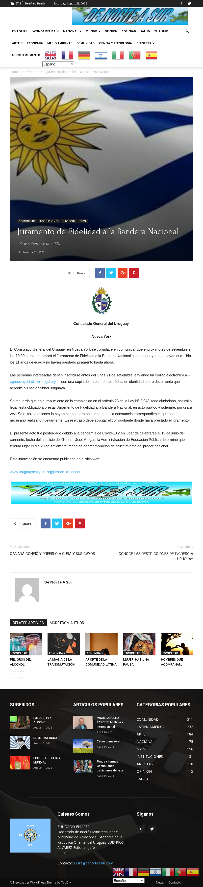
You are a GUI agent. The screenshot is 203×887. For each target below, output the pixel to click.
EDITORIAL (19, 31)
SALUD (145, 31)
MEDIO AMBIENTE (59, 43)
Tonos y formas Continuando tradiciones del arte (110, 766)
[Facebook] (181, 3)
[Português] (135, 55)
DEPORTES (143, 43)
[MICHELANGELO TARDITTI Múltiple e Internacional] (83, 722)
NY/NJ (83, 221)
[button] (187, 31)
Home (14, 72)
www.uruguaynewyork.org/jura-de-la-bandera (46, 472)
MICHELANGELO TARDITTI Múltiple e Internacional (110, 722)
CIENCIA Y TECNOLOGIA (115, 43)
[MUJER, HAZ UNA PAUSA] (139, 644)
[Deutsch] (84, 55)
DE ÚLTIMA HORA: (45, 738)
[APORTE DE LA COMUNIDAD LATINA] (101, 644)
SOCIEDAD (129, 31)
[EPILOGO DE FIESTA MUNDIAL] (20, 762)
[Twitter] (189, 3)
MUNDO (91, 31)
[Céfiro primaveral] (83, 746)
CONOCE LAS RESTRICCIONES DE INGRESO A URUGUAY (156, 556)
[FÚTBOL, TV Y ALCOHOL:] (20, 722)
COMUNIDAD (85, 43)
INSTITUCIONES (48, 221)
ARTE (16, 43)
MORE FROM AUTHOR (67, 623)
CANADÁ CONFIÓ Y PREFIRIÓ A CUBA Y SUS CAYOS (52, 553)
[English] (50, 55)
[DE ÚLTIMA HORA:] (20, 742)
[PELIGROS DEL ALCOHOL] (26, 644)
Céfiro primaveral (108, 741)
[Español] (151, 55)
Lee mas (64, 852)
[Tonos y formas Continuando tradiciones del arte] (83, 766)
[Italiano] (118, 55)
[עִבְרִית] (101, 55)
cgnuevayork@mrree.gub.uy (33, 381)
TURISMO (161, 31)
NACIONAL (70, 31)
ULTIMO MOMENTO (26, 55)
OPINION (111, 31)
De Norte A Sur (58, 582)
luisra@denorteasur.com (93, 863)
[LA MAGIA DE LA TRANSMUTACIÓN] (64, 644)
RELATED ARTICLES (28, 623)
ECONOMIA (35, 43)
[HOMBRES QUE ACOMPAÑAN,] (177, 644)
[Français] (67, 55)
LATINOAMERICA (43, 31)
